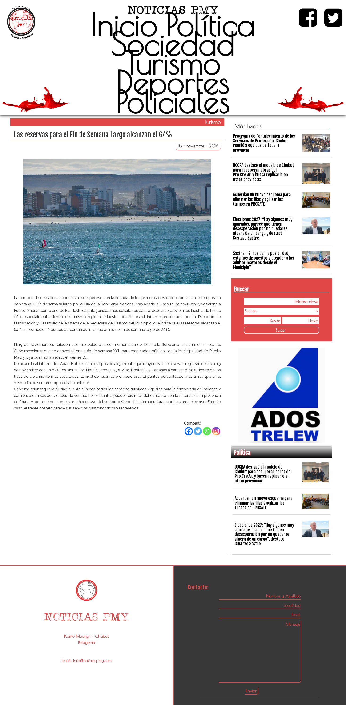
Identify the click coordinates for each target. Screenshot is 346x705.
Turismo (173, 62)
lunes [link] (164, 304)
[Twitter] (198, 431)
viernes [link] (75, 357)
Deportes (173, 82)
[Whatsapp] (207, 431)
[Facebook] (189, 431)
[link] (184, 304)
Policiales (173, 101)
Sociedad (173, 43)
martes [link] (208, 344)
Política (210, 24)
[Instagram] (216, 431)
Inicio (124, 24)
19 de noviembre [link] (184, 304)
